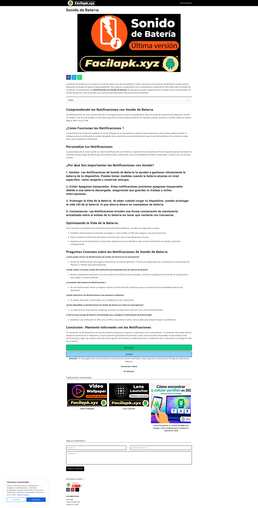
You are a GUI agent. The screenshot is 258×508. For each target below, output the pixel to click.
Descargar (129, 347)
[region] (26, 491)
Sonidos (129, 354)
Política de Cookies (72, 504)
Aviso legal (69, 499)
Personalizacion (186, 3)
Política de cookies (23, 495)
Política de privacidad (73, 502)
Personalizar (16, 500)
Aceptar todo (36, 500)
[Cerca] (46, 480)
